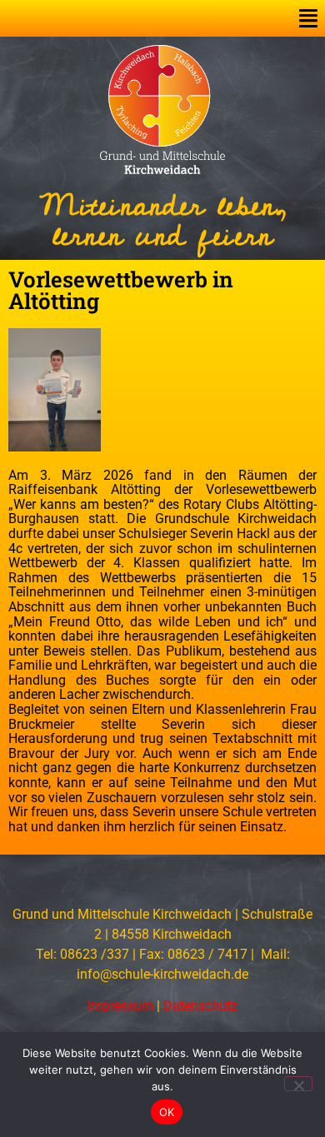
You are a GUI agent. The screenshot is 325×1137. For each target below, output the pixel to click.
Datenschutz (200, 1006)
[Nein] (298, 1083)
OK (167, 1112)
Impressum (120, 1006)
